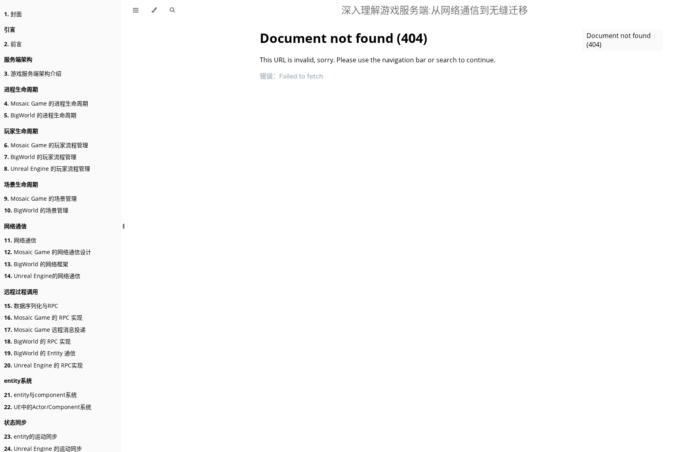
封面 (13, 14)
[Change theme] (154, 10)
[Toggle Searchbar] (172, 10)
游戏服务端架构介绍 (32, 73)
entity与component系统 (40, 395)
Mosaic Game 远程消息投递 (45, 329)
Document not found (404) (619, 40)
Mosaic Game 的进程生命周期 (46, 103)
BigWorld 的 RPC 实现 (37, 341)
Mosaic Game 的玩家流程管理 (46, 145)
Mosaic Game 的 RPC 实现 (43, 317)
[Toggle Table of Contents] (135, 10)
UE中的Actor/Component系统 (47, 407)
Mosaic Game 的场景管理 (40, 198)
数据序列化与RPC (31, 306)
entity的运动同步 (30, 436)
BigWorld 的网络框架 (36, 264)
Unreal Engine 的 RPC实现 (43, 365)
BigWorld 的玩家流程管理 (40, 157)
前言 (13, 44)
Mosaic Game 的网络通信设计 (47, 252)
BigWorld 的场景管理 (36, 210)
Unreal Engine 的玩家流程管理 (47, 168)
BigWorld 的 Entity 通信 (40, 353)
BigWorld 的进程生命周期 (40, 115)
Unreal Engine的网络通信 (42, 276)
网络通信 (20, 240)
